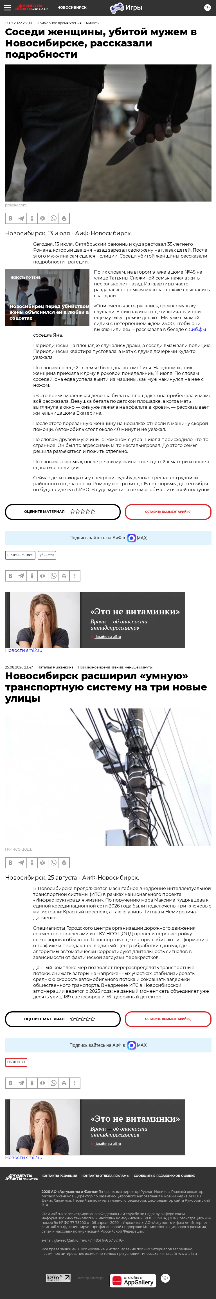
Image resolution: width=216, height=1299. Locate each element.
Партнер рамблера (90, 1278)
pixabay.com (16, 205)
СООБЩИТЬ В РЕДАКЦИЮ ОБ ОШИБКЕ (164, 1176)
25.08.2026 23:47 (19, 667)
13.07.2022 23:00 (18, 23)
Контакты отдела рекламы (105, 1176)
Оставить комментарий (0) (168, 512)
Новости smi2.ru (23, 650)
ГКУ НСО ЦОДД (19, 849)
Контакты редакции (59, 1176)
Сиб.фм (197, 329)
